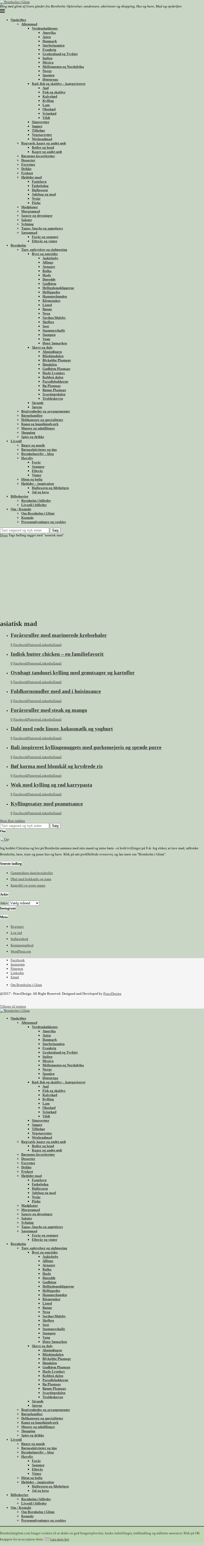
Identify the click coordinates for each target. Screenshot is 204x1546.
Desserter (28, 160)
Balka (47, 271)
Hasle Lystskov (53, 373)
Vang (46, 339)
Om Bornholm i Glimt (37, 513)
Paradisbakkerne (55, 381)
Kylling (48, 101)
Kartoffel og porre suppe (28, 885)
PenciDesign (112, 994)
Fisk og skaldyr (54, 92)
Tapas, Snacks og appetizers (42, 228)
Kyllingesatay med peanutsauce (47, 804)
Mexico (48, 62)
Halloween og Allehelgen (50, 488)
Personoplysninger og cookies (43, 522)
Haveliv (27, 458)
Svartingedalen (53, 394)
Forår (36, 462)
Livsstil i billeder (34, 505)
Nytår (36, 198)
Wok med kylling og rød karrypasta (51, 785)
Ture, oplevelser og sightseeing (44, 250)
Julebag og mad (44, 194)
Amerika (49, 33)
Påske (36, 203)
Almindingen (52, 352)
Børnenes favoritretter (38, 156)
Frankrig (49, 50)
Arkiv (4, 903)
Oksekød (49, 109)
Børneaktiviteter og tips (39, 450)
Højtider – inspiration (37, 484)
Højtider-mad (31, 177)
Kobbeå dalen (52, 377)
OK (47, 1539)
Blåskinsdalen (52, 356)
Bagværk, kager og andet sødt (43, 143)
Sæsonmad (29, 233)
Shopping (28, 432)
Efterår (37, 471)
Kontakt (27, 518)
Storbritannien (53, 45)
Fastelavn (39, 181)
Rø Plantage (51, 386)
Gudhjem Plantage (56, 369)
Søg (55, 530)
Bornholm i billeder (36, 501)
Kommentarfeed (22, 945)
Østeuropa (50, 79)
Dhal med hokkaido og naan (31, 879)
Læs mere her (59, 1539)
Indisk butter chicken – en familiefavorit (57, 654)
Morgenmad (30, 211)
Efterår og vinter (44, 241)
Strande (38, 403)
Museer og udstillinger (38, 428)
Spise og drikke (32, 437)
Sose (45, 326)
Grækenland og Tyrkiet (60, 54)
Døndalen (49, 364)
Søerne (37, 407)
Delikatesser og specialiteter (42, 420)
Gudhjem (49, 284)
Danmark (49, 41)
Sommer (38, 467)
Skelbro (48, 322)
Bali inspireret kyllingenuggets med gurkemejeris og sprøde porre (86, 747)
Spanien (48, 75)
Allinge (47, 262)
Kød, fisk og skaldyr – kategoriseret (58, 84)
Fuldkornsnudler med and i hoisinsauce (56, 691)
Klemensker (51, 301)
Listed (47, 305)
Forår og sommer (45, 237)
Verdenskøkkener (45, 28)
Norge (47, 71)
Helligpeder (51, 292)
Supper (37, 126)
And (45, 88)
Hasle (46, 275)
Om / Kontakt (21, 509)
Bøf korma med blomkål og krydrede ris (57, 766)
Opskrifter (18, 20)
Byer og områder (45, 254)
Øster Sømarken (54, 343)
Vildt (46, 118)
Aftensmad (29, 24)
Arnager (48, 267)
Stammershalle (53, 330)
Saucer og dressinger (37, 216)
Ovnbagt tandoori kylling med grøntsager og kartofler (73, 672)
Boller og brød (43, 147)
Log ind (16, 933)
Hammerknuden (54, 296)
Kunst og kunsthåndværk (39, 424)
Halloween (40, 190)
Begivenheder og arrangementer (45, 411)
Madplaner (29, 207)
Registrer (17, 927)
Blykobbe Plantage (56, 360)
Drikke (26, 169)
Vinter (36, 475)
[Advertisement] (102, 577)
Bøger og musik (33, 445)
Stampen (49, 335)
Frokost (27, 173)
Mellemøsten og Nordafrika (63, 67)
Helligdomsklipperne (58, 288)
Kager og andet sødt (47, 152)
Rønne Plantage (54, 390)
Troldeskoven (52, 398)
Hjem (4, 535)
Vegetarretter (42, 135)
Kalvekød (49, 96)
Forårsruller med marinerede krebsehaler (59, 635)
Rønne (47, 309)
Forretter (28, 164)
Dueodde (49, 279)
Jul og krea (40, 492)
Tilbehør (38, 130)
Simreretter (40, 122)
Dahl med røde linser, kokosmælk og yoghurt (62, 729)
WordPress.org (21, 951)
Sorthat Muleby (54, 318)
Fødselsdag (40, 186)
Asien (46, 37)
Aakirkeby (50, 258)
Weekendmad (42, 139)
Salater (26, 220)
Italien (47, 58)
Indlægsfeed (19, 939)
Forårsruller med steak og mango (49, 710)
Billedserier (19, 496)
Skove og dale (42, 347)
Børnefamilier (32, 415)
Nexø (46, 313)
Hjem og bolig (31, 479)
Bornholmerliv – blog (37, 454)
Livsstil (16, 441)
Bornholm (18, 245)
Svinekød (49, 113)
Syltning (27, 224)
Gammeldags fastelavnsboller (32, 873)
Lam (46, 105)
